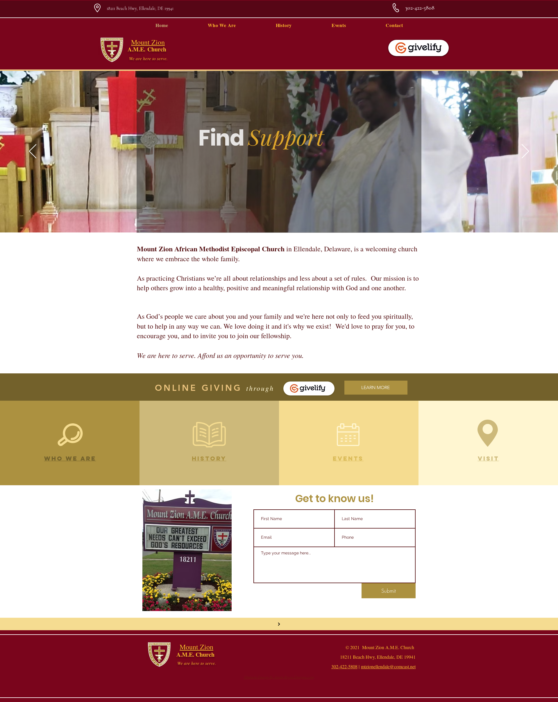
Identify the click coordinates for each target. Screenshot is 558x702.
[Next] (525, 151)
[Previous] (32, 151)
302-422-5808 (344, 666)
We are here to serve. (148, 58)
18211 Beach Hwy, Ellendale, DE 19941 (140, 8)
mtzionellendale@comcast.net (388, 666)
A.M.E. (137, 49)
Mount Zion (148, 42)
